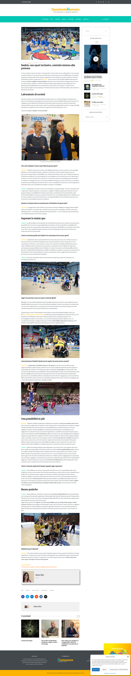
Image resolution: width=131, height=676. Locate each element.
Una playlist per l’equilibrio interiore (98, 85)
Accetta (96, 669)
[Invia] (36, 596)
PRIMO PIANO (99, 96)
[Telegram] (103, 2)
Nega (104, 669)
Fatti (51, 19)
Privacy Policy (113, 673)
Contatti (86, 19)
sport (28, 590)
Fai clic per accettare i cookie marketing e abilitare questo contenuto (50, 398)
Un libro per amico (97, 102)
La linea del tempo (26, 640)
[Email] (45, 596)
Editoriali (45, 19)
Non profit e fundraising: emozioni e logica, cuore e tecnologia (49, 642)
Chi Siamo (78, 19)
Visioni (64, 19)
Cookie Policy (107, 673)
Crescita (29, 62)
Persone (57, 19)
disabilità (44, 590)
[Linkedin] (101, 2)
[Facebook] (96, 2)
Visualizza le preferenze (119, 669)
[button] (128, 656)
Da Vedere (71, 19)
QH (97, 88)
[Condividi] (23, 596)
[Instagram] (98, 2)
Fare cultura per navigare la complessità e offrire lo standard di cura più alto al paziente (70, 643)
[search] (105, 31)
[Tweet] (27, 596)
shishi (83, 673)
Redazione (86, 80)
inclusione (36, 590)
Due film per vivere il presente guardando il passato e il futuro (93, 77)
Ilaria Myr (24, 62)
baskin (52, 590)
